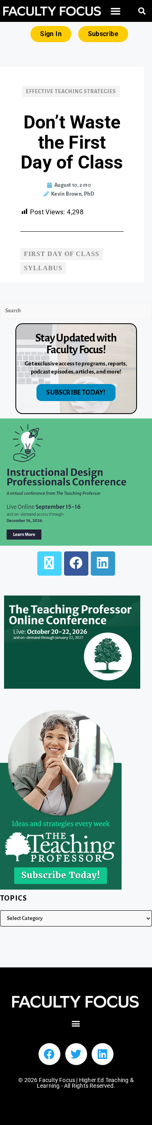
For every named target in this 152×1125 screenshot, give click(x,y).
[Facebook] (76, 563)
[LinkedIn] (103, 563)
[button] (115, 11)
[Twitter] (76, 1054)
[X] (49, 563)
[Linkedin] (102, 1054)
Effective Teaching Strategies (71, 91)
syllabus (43, 268)
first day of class (61, 253)
